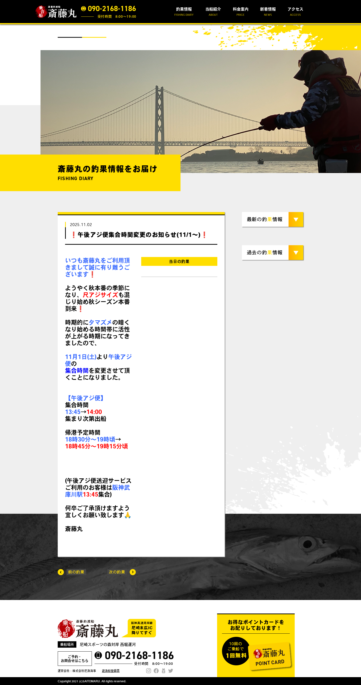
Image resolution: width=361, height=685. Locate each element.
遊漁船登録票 (111, 670)
